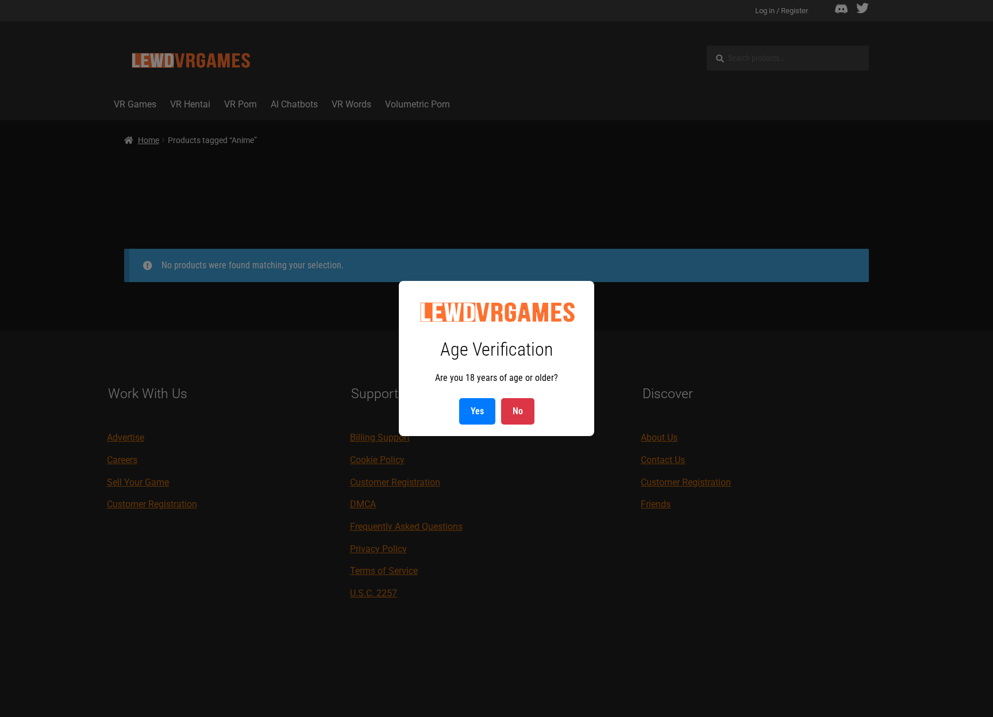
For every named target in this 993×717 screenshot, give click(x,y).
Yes (477, 411)
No (518, 411)
